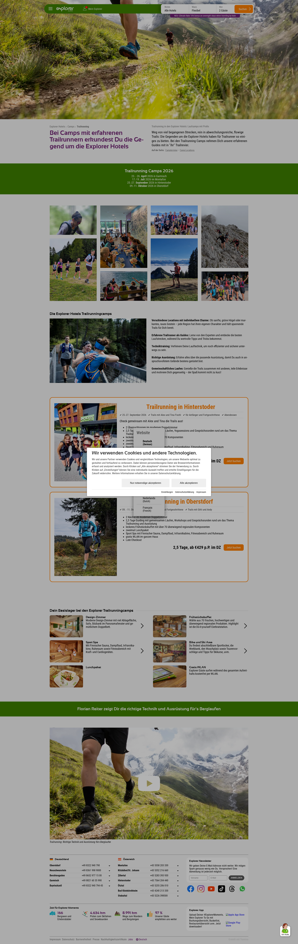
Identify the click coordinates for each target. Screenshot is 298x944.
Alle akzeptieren (189, 483)
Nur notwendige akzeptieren (145, 483)
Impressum (201, 492)
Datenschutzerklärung (184, 492)
